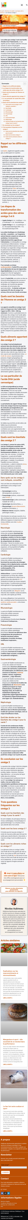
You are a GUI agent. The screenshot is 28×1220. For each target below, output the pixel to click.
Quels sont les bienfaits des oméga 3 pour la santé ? (15, 132)
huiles (14, 188)
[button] (22, 5)
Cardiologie (8, 110)
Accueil (2, 11)
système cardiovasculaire (9, 602)
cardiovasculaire (6, 267)
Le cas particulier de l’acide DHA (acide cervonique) (14, 99)
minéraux (20, 672)
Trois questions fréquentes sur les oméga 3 (12, 128)
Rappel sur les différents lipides (12, 86)
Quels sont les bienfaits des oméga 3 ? (13, 102)
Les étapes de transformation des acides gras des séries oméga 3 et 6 (13, 89)
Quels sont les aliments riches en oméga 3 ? (14, 137)
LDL (21, 579)
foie (15, 855)
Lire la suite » (8, 998)
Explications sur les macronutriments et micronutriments (10, 973)
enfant (8, 497)
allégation (17, 591)
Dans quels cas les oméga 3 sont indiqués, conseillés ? (14, 105)
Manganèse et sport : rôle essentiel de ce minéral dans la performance (14, 1042)
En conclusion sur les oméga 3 (11, 125)
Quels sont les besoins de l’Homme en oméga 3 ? (13, 93)
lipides (5, 151)
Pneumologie (9, 113)
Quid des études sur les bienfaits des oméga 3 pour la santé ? (15, 122)
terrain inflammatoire (18, 506)
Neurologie (8, 108)
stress (25, 464)
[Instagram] (5, 1193)
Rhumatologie (9, 112)
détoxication (17, 685)
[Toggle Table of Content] (24, 83)
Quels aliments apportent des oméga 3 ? (14, 96)
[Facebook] (2, 1193)
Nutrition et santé (9, 11)
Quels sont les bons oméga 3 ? (13, 135)
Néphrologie (9, 119)
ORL (7, 115)
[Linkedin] (8, 1193)
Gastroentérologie (10, 117)
